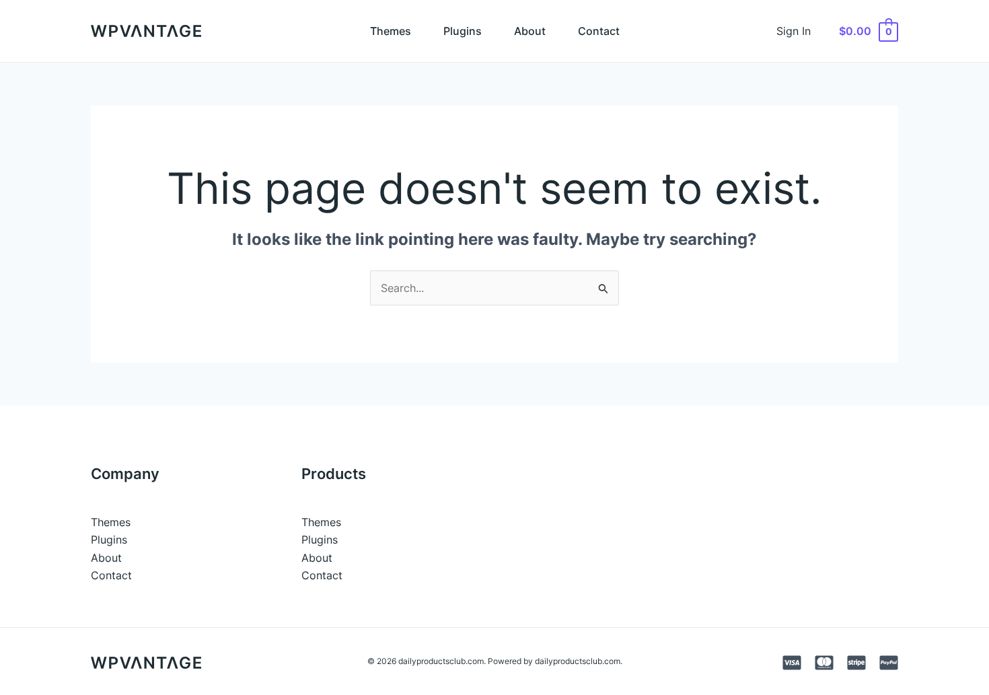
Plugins (462, 31)
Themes (390, 31)
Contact (599, 31)
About (530, 31)
